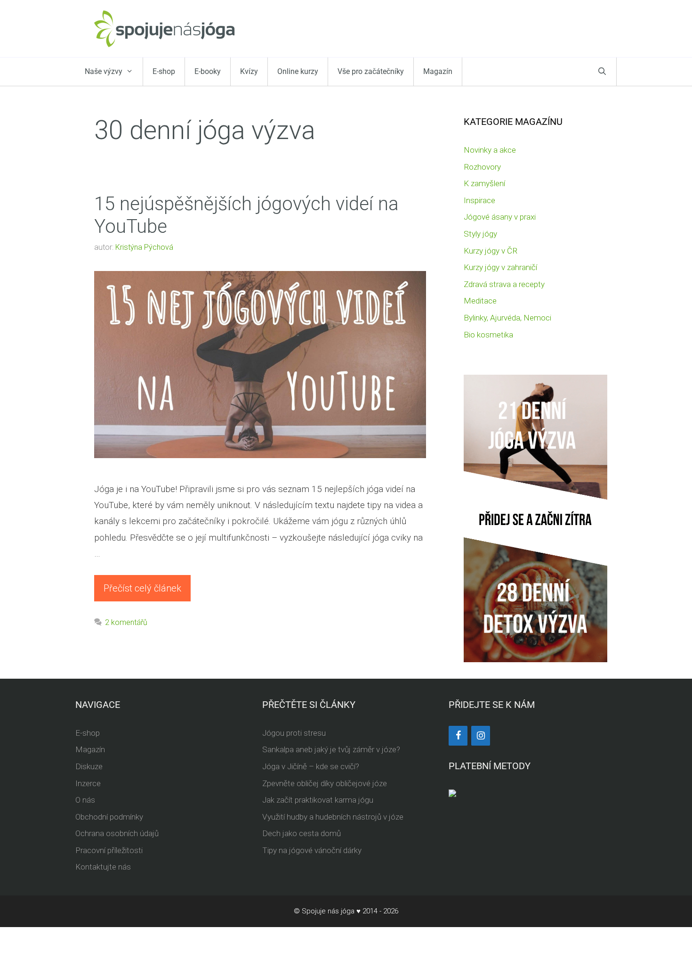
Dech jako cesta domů (301, 833)
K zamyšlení (484, 183)
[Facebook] (458, 736)
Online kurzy (297, 71)
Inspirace (479, 200)
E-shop (164, 71)
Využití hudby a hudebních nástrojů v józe (332, 817)
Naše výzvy (103, 71)
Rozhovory (482, 167)
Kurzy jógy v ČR (490, 250)
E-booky (207, 71)
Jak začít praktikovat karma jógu (317, 800)
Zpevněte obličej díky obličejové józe (324, 783)
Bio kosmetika (488, 334)
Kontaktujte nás (103, 866)
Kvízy (249, 71)
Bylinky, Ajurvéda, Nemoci (507, 317)
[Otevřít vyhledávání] (602, 72)
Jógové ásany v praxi (500, 217)
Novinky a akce (490, 150)
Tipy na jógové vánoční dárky (312, 850)
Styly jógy (480, 233)
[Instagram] (480, 736)
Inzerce (88, 783)
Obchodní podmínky (109, 817)
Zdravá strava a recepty (504, 284)
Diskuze (89, 766)
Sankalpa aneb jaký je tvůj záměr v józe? (331, 749)
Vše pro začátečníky (371, 71)
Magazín (437, 71)
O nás (85, 800)
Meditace (480, 300)
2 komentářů (126, 622)
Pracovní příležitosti (109, 850)
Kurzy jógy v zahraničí (500, 267)
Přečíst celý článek (142, 588)
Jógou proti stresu (294, 733)
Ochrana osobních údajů (117, 833)
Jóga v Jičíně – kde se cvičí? (310, 766)
